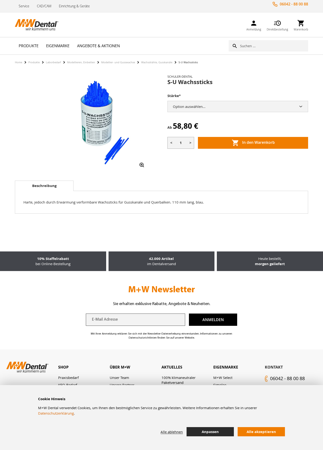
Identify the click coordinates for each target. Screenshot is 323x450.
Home (18, 62)
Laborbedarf (53, 62)
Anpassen (210, 431)
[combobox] (274, 45)
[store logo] (38, 24)
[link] (253, 24)
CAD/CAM (44, 6)
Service (24, 6)
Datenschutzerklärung (56, 413)
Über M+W (120, 367)
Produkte (34, 62)
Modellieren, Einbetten (81, 62)
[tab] (44, 186)
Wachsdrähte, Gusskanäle (156, 62)
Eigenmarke (225, 367)
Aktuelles (172, 367)
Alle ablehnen (172, 431)
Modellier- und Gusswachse (118, 62)
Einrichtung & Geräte (74, 6)
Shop (63, 367)
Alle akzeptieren (261, 431)
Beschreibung (44, 185)
